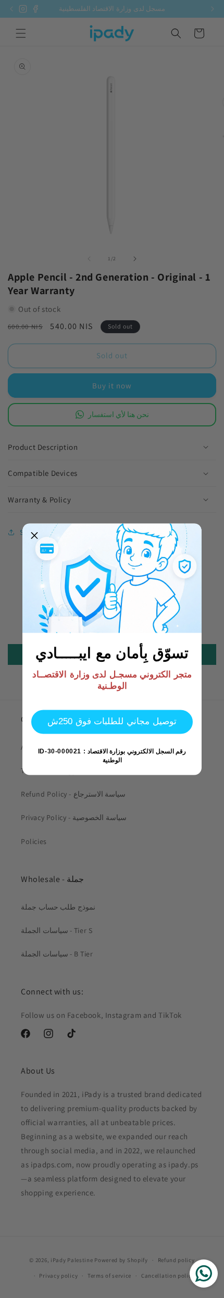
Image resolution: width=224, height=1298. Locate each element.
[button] (34, 535)
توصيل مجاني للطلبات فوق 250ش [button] (111, 721)
